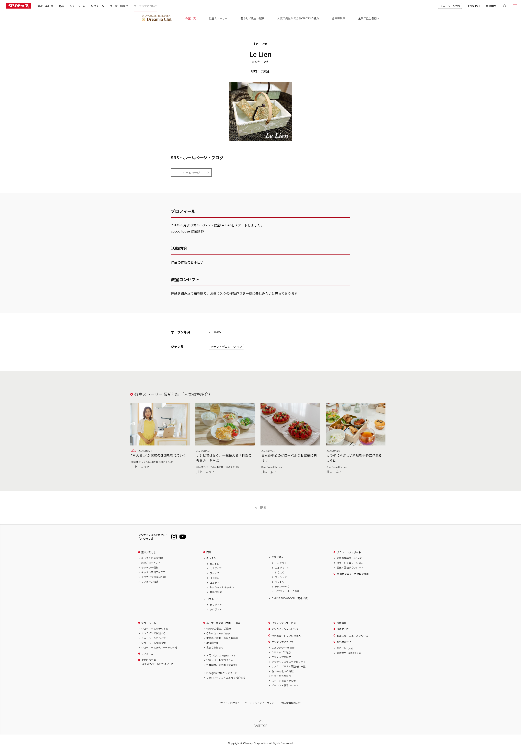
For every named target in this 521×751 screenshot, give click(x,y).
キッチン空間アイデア (153, 572)
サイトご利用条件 (230, 702)
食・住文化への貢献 (282, 671)
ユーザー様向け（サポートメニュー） (227, 622)
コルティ (214, 582)
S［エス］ (280, 572)
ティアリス (281, 562)
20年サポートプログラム (219, 660)
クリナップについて (145, 6)
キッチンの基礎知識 (152, 558)
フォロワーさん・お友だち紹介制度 (225, 677)
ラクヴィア (216, 609)
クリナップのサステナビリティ (288, 661)
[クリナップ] (18, 6)
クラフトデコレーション (226, 347)
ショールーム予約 (450, 6)
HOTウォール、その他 (287, 591)
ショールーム (77, 6)
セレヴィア (216, 604)
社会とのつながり (281, 676)
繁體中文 (491, 6)
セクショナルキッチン (222, 587)
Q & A (218, 633)
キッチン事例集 (149, 567)
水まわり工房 (157, 661)
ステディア (216, 568)
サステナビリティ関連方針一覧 (288, 666)
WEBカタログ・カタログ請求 (353, 573)
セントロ (214, 563)
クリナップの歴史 (281, 657)
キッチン (211, 558)
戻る (263, 507)
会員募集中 (338, 18)
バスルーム (212, 599)
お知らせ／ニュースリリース (352, 635)
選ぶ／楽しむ (148, 552)
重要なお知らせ (214, 647)
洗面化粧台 (277, 557)
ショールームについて (153, 638)
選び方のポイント (151, 562)
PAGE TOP (260, 725)
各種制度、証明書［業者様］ (222, 664)
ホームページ (191, 172)
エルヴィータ (282, 567)
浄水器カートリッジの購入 (286, 635)
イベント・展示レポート (284, 685)
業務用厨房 (216, 592)
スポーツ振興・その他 (283, 680)
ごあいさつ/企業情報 (282, 647)
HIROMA (214, 578)
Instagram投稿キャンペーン (221, 673)
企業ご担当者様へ (368, 18)
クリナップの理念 (281, 652)
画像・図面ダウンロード (350, 567)
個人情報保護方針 (291, 702)
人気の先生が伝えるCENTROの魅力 (298, 18)
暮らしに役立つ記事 (252, 18)
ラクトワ (280, 581)
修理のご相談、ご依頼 (218, 628)
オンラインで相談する (153, 633)
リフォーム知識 (149, 581)
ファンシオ (281, 577)
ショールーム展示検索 (153, 642)
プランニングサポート (349, 552)
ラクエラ (214, 573)
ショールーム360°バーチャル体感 (159, 647)
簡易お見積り (350, 558)
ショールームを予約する (154, 628)
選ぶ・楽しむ (45, 6)
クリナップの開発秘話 (153, 577)
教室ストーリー (218, 18)
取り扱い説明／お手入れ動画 (222, 638)
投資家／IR (343, 629)
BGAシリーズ (282, 586)
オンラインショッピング (284, 629)
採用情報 (341, 622)
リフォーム (97, 6)
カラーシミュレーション (350, 562)
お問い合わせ (221, 655)
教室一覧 (190, 18)
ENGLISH (474, 6)
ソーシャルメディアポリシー (260, 702)
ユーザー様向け (118, 6)
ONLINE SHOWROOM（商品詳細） (290, 598)
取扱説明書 (212, 642)
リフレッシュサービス (283, 622)
